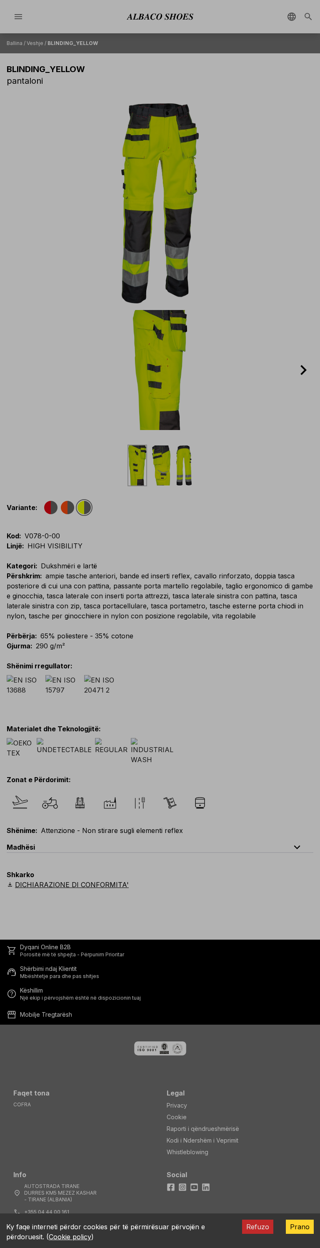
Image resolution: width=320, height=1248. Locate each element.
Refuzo (257, 1227)
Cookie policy (70, 1237)
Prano (300, 1227)
